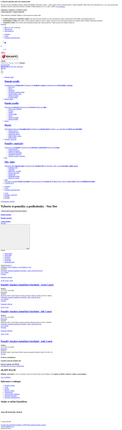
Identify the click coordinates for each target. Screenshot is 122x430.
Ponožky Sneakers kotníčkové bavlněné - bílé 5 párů (26, 311)
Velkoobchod (9, 392)
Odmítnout (12, 10)
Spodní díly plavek (14, 134)
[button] (1, 46)
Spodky (10, 112)
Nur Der (3, 223)
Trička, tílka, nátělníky (15, 109)
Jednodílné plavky (13, 132)
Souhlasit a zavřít (21, 10)
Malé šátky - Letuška (14, 171)
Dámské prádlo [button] (9, 77)
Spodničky (11, 90)
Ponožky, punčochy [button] (10, 139)
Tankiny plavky (13, 131)
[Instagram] (5, 43)
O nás (6, 36)
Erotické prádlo (13, 97)
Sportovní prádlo (13, 117)
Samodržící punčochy (14, 154)
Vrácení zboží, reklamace (12, 394)
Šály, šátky (10, 162)
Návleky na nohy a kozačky (16, 156)
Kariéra (7, 389)
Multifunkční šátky (14, 176)
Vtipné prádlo (12, 114)
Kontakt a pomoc (10, 385)
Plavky (10, 89)
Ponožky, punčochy (14, 143)
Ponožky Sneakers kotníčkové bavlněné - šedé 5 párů (26, 341)
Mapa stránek (31, 425)
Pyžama (10, 111)
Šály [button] (6, 158)
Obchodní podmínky (11, 396)
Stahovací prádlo (13, 96)
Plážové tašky (12, 137)
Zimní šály (11, 169)
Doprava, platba (9, 390)
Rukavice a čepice (13, 178)
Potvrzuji (3, 24)
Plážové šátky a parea (14, 136)
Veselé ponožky (13, 149)
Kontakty (7, 34)
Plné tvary (11, 87)
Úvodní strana (5, 425)
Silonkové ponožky (14, 151)
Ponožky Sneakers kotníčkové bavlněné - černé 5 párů (27, 284)
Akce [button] (6, 180)
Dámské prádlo (12, 81)
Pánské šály (11, 174)
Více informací (60, 6)
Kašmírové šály (13, 168)
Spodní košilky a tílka (14, 94)
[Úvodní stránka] (10, 59)
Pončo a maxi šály (13, 173)
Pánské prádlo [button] (9, 99)
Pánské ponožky (13, 119)
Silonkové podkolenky (15, 153)
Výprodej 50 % (9, 183)
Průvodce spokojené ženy (12, 38)
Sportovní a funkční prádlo (16, 92)
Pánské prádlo (12, 103)
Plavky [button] (7, 121)
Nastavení (4, 10)
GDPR (24, 425)
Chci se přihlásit (5, 377)
